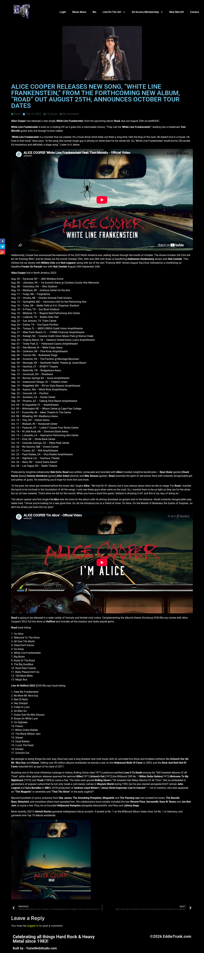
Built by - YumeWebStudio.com (35, 948)
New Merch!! (176, 12)
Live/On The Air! (112, 12)
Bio (94, 12)
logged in (32, 925)
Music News (79, 12)
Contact (194, 12)
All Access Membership (145, 12)
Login (63, 12)
